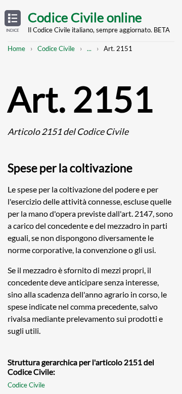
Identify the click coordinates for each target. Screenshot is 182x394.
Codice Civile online (85, 17)
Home (16, 48)
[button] (12, 21)
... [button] (89, 48)
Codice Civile (56, 48)
